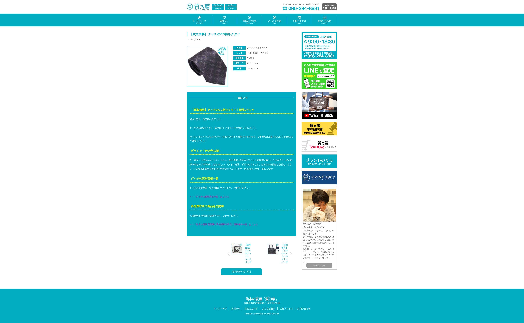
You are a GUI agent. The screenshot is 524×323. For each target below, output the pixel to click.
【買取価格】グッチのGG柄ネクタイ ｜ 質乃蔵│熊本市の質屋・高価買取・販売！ (198, 6)
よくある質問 (268, 308)
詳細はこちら (319, 265)
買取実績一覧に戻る (241, 271)
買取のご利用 (251, 308)
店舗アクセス (286, 308)
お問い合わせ (303, 308)
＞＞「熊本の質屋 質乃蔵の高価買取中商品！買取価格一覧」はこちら (224, 224)
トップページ (220, 308)
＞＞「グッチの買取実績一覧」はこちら (209, 196)
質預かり (235, 308)
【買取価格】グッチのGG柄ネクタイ (215, 34)
